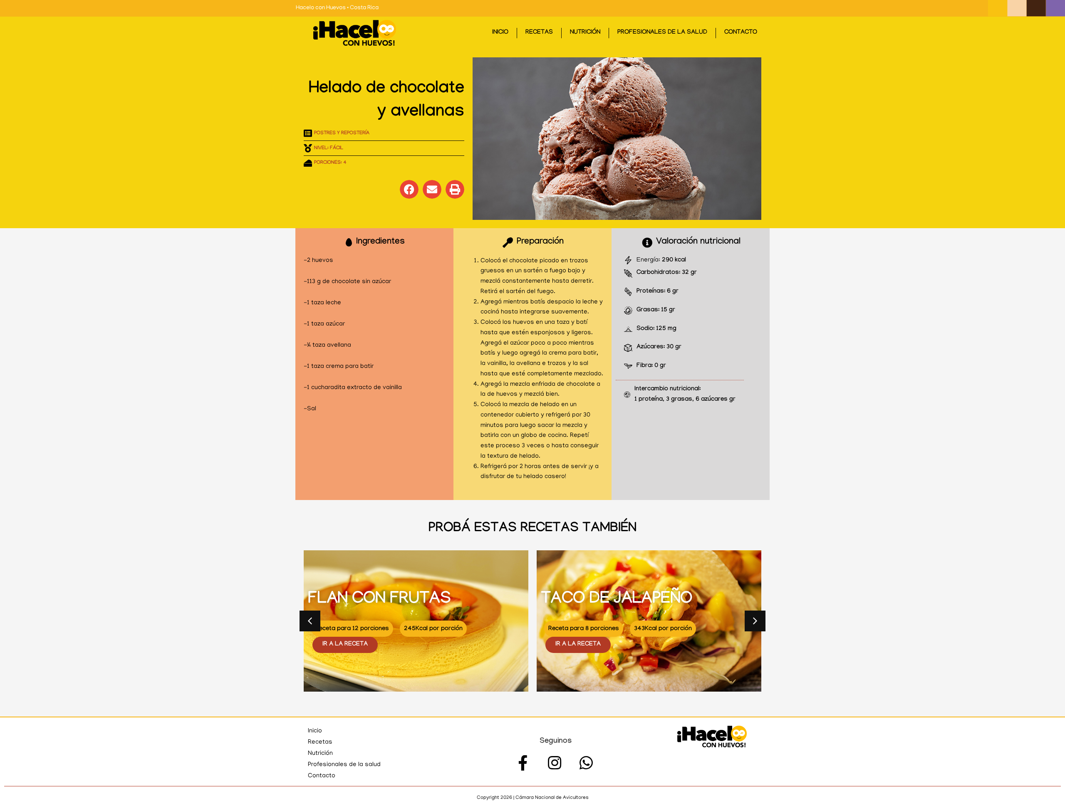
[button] (409, 189)
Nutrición (585, 33)
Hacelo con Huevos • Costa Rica (337, 8)
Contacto (740, 33)
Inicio (500, 33)
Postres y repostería (341, 133)
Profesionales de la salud (662, 33)
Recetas (539, 33)
